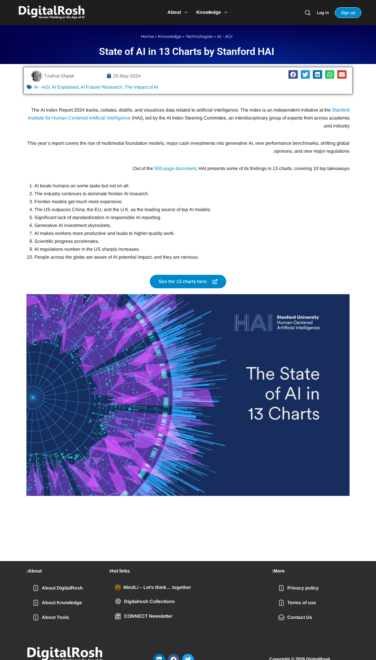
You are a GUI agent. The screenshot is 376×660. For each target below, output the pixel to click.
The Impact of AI (141, 87)
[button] (293, 74)
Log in (323, 12)
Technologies (199, 36)
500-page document (175, 168)
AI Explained (65, 87)
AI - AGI (224, 36)
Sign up (348, 12)
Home (147, 36)
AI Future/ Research (101, 87)
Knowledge (169, 36)
